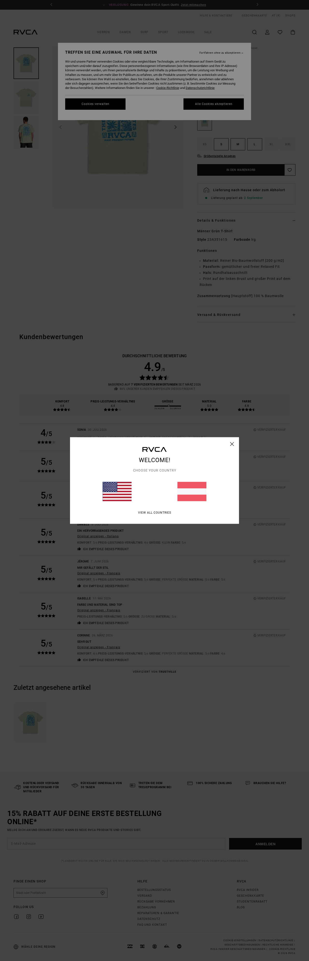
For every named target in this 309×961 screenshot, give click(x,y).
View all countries (154, 512)
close (232, 444)
